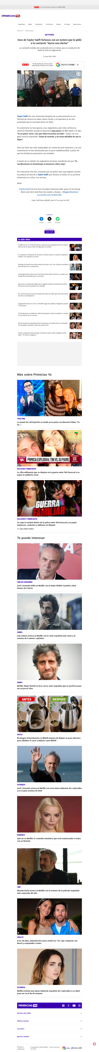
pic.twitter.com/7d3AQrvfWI (49, 195)
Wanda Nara (21, 24)
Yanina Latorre (77, 24)
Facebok (41, 222)
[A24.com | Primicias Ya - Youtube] (74, 1005)
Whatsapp (57, 222)
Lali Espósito (38, 24)
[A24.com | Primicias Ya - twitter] (68, 1005)
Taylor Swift (43, 174)
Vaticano (58, 24)
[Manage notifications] (94, 1043)
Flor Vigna (67, 24)
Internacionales (29, 30)
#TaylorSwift (24, 189)
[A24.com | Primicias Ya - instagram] (79, 1005)
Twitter (49, 222)
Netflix (30, 24)
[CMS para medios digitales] (76, 1048)
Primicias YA (20, 30)
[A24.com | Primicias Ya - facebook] (63, 1005)
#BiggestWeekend (70, 192)
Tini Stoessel (49, 24)
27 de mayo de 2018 (62, 200)
